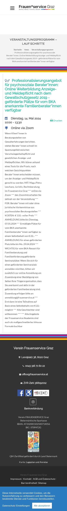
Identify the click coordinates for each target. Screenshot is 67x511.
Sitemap (42, 483)
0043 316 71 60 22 (35, 365)
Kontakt (27, 478)
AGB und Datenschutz (44, 478)
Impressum (16, 478)
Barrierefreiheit (29, 483)
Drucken (57, 120)
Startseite (18, 49)
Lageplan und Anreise (37, 462)
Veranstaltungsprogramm (42, 49)
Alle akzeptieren (42, 505)
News (26, 49)
